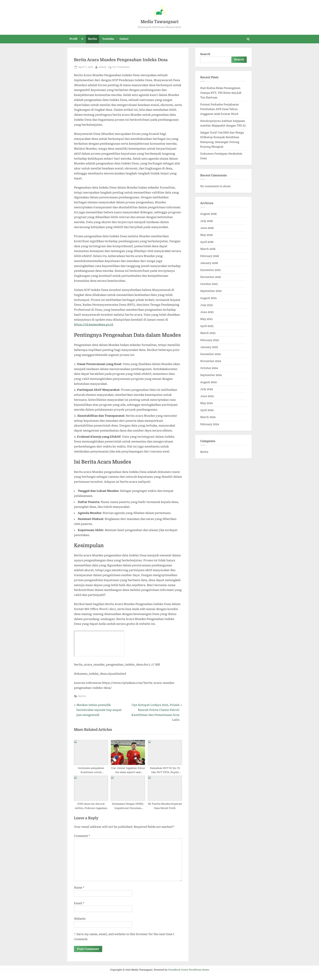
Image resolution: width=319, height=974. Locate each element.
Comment (82, 836)
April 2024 (206, 410)
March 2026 (207, 248)
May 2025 (206, 319)
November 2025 (210, 277)
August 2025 (208, 298)
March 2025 (207, 333)
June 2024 (207, 396)
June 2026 (207, 228)
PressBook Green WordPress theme (188, 969)
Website (80, 918)
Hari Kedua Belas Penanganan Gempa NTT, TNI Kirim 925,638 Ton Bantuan (220, 92)
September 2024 (211, 375)
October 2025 (209, 284)
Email (79, 903)
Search (205, 54)
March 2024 (207, 417)
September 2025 (211, 291)
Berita (92, 38)
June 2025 (207, 312)
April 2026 (206, 242)
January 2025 (209, 347)
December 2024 (210, 354)
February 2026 (209, 256)
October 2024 (209, 368)
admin (102, 66)
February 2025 (209, 340)
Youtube (108, 38)
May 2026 (206, 235)
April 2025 (206, 326)
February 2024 (209, 424)
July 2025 (206, 305)
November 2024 (210, 361)
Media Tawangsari (159, 21)
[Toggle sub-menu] (82, 39)
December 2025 (210, 270)
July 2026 (206, 221)
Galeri (124, 38)
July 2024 (206, 389)
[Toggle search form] (248, 39)
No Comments (121, 66)
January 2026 (209, 263)
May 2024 (206, 403)
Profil (73, 38)
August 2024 (208, 382)
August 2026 (208, 213)
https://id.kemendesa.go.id (93, 324)
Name (79, 887)
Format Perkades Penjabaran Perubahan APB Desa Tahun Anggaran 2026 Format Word (219, 109)
